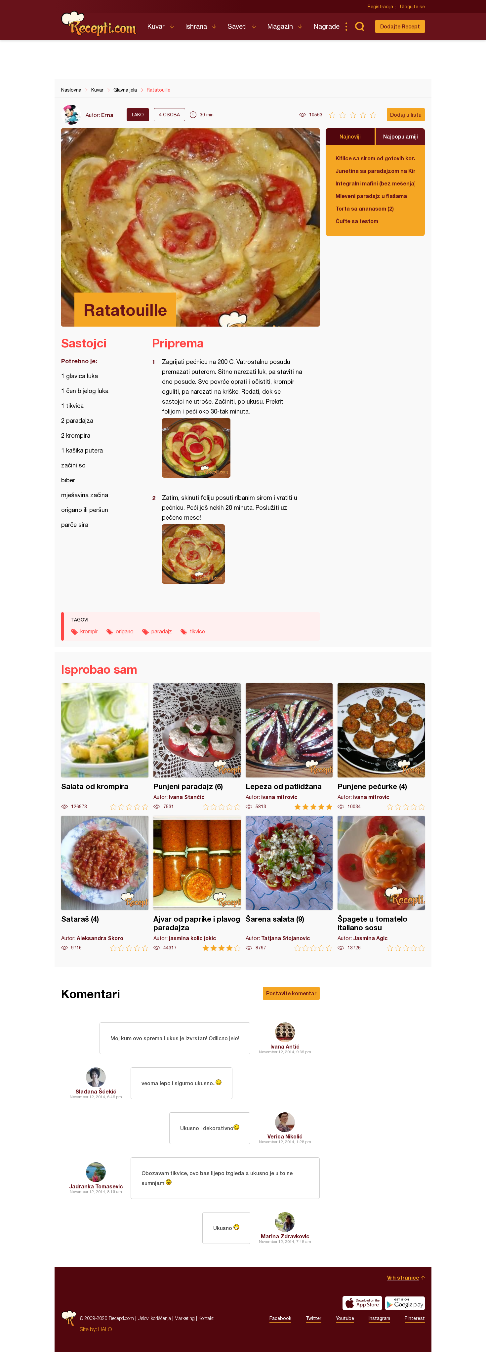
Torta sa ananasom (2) (365, 208)
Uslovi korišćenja (154, 1318)
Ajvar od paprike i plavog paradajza (197, 883)
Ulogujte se (412, 6)
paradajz (161, 631)
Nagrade (326, 26)
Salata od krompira (104, 746)
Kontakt (206, 1318)
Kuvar (156, 26)
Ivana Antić (285, 1046)
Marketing (185, 1318)
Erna (107, 115)
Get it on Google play (405, 1303)
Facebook (280, 1318)
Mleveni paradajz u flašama (371, 196)
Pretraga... (359, 26)
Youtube (345, 1318)
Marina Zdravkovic (285, 1236)
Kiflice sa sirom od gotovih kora (375, 158)
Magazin (280, 26)
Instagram (379, 1318)
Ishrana (196, 26)
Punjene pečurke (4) (381, 746)
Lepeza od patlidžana (289, 746)
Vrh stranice (403, 1277)
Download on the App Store (362, 1303)
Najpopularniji (400, 136)
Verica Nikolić (285, 1136)
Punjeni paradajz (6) (197, 746)
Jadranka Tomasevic (96, 1186)
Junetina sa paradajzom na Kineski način (375, 171)
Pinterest (415, 1318)
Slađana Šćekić (95, 1091)
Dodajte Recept (400, 26)
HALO (105, 1329)
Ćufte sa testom (357, 221)
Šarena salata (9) (289, 883)
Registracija (380, 6)
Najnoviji (350, 136)
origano (125, 631)
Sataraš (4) (104, 883)
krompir (89, 631)
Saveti (237, 26)
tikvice (197, 631)
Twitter (313, 1318)
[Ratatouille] (232, 448)
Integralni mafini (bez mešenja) (375, 183)
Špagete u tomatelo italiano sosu (381, 883)
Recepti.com (99, 24)
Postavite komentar (291, 993)
